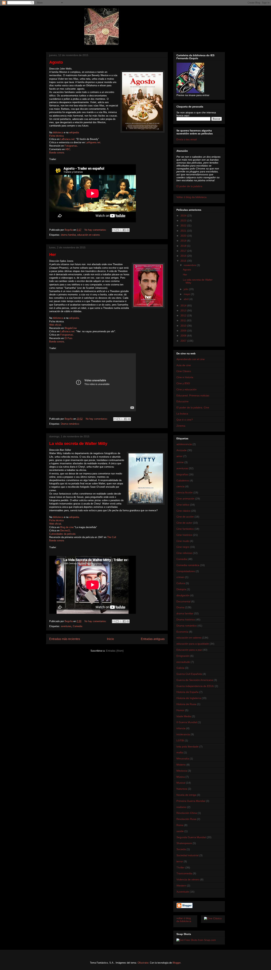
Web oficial (55, 324)
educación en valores (88, 234)
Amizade (181, 450)
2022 (183, 225)
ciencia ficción (184, 492)
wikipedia (74, 132)
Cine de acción (185, 516)
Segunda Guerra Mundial (191, 837)
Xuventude (182, 891)
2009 (183, 330)
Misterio (181, 764)
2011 (183, 320)
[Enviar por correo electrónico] (114, 230)
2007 (183, 340)
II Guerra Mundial (186, 722)
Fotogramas (71, 145)
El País (68, 338)
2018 (183, 245)
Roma (179, 825)
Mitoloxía (181, 770)
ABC (67, 149)
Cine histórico (184, 534)
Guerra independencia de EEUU (195, 686)
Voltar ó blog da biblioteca (191, 197)
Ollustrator (143, 962)
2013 (183, 310)
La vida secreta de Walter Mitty (78, 443)
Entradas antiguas (153, 639)
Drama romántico (70, 423)
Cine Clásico (183, 371)
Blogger (176, 962)
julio (186, 289)
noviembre (190, 265)
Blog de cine (67, 527)
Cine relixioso (184, 552)
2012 (183, 315)
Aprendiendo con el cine (190, 359)
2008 (183, 335)
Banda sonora (56, 341)
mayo (187, 294)
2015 (183, 260)
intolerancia (183, 734)
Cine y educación (186, 389)
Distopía (181, 589)
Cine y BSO (183, 383)
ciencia (180, 486)
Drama (180, 607)
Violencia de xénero (187, 879)
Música (180, 776)
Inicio (110, 639)
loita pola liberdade (187, 746)
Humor (180, 710)
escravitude (183, 661)
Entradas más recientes (64, 639)
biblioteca (58, 132)
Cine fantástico (185, 528)
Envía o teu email (186, 139)
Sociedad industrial (187, 855)
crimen (180, 577)
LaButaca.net (67, 139)
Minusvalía (182, 758)
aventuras (66, 626)
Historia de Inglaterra (188, 698)
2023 (183, 220)
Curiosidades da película (62, 533)
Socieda (181, 849)
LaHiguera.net (93, 142)
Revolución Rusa (186, 819)
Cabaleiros (182, 480)
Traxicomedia (184, 873)
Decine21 (65, 530)
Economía (182, 631)
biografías (182, 474)
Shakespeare (184, 843)
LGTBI (180, 740)
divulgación (183, 595)
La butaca (182, 413)
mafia (179, 752)
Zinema (180, 425)
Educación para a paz (189, 649)
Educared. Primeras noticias (192, 395)
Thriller (180, 867)
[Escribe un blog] (117, 230)
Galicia (180, 667)
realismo (181, 807)
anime (180, 462)
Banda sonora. (57, 152)
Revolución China (186, 812)
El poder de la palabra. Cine (192, 407)
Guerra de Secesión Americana (194, 680)
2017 (183, 250)
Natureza (181, 788)
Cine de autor (184, 522)
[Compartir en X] (121, 230)
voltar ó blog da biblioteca (183, 920)
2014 (183, 305)
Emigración (183, 655)
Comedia (77, 626)
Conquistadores (185, 571)
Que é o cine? (184, 419)
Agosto (56, 62)
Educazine (182, 401)
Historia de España (187, 691)
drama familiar (68, 234)
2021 (183, 230)
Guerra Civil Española (189, 673)
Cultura (180, 583)
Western (181, 885)
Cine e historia (184, 377)
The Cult (111, 537)
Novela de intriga (186, 794)
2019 (183, 240)
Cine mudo (182, 540)
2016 (183, 255)
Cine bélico (182, 504)
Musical (180, 782)
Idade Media (183, 716)
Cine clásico (183, 510)
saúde (180, 831)
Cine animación (185, 498)
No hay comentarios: (95, 229)
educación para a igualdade (192, 643)
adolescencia (184, 444)
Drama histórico (185, 619)
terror (179, 861)
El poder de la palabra (189, 186)
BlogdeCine (71, 328)
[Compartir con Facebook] (124, 230)
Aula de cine (183, 365)
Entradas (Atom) (115, 650)
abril (186, 299)
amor (179, 456)
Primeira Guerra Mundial (190, 800)
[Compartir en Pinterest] (128, 230)
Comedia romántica (187, 565)
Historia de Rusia (186, 704)
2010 (183, 325)
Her (52, 254)
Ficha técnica (56, 135)
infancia (180, 728)
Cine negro (182, 546)
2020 (183, 235)
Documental (183, 601)
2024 (183, 215)
